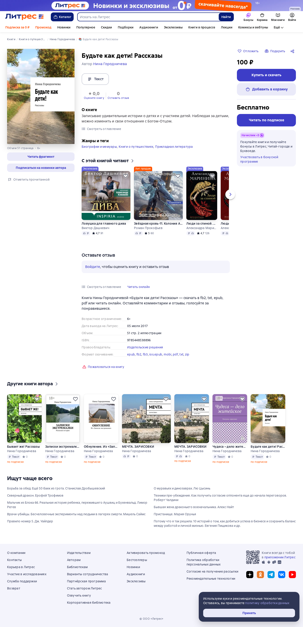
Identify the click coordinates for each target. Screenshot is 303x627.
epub (131, 354)
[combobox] (148, 17)
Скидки (106, 27)
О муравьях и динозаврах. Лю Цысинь (182, 488)
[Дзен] (249, 574)
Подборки (126, 27)
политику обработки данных (267, 603)
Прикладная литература (174, 147)
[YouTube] (292, 574)
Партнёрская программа (86, 581)
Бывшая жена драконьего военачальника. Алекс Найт (194, 507)
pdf (175, 354)
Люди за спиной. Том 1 (201, 224)
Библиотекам (77, 567)
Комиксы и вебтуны (253, 27)
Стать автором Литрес (84, 588)
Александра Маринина (201, 228)
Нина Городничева (21, 451)
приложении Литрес (279, 557)
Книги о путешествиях (136, 147)
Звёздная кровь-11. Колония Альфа (158, 224)
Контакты (14, 560)
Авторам (74, 560)
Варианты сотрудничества (87, 574)
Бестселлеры (137, 560)
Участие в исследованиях (26, 574)
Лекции (226, 27)
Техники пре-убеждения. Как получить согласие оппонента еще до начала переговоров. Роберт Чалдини (220, 497)
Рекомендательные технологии (211, 579)
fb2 (139, 354)
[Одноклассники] (260, 574)
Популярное (85, 27)
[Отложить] (125, 176)
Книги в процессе (201, 27)
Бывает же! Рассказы (23, 447)
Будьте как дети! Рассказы (268, 447)
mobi (167, 354)
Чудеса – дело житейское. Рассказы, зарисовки (229, 447)
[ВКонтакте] (281, 574)
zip (187, 354)
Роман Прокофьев (148, 228)
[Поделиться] (293, 51)
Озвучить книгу (79, 595)
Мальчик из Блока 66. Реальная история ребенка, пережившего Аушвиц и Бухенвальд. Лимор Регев (77, 505)
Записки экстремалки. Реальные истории (62, 447)
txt (181, 354)
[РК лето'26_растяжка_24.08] (151, 5)
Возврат (13, 588)
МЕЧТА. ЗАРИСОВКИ (138, 447)
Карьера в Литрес (21, 567)
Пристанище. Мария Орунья (175, 514)
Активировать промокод (146, 553)
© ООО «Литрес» (151, 618)
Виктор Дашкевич (95, 228)
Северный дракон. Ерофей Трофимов (35, 495)
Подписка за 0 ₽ (17, 27)
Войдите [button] (92, 266)
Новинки (64, 27)
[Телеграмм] (271, 574)
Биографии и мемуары (99, 147)
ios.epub (155, 354)
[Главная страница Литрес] (24, 17)
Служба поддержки (22, 581)
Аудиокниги (148, 27)
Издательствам (79, 553)
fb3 (145, 354)
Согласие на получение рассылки (212, 571)
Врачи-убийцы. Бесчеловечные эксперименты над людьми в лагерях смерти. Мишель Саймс (76, 514)
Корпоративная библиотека (89, 603)
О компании (16, 553)
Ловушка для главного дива (104, 224)
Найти (226, 17)
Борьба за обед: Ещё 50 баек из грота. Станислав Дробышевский (56, 488)
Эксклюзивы (173, 27)
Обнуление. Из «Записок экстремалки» (101, 447)
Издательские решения (145, 347)
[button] (41, 156)
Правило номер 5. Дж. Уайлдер (30, 521)
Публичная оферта (201, 553)
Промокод (43, 27)
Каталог (65, 17)
